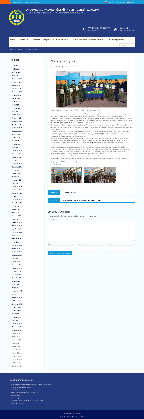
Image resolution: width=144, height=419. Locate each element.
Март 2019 (15, 288)
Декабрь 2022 (17, 193)
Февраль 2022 (17, 222)
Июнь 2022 (16, 209)
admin (66, 67)
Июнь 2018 (16, 310)
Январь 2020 (16, 265)
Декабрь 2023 (17, 157)
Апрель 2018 (16, 317)
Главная (13, 40)
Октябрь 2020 (17, 252)
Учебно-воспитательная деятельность (87, 40)
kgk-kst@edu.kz (93, 30)
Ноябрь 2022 (16, 196)
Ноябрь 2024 (16, 124)
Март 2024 (15, 147)
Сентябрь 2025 (17, 95)
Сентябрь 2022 (17, 203)
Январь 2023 (16, 190)
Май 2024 (15, 141)
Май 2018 (15, 314)
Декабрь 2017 (17, 327)
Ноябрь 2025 (16, 88)
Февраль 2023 (17, 186)
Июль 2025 (16, 98)
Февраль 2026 (17, 79)
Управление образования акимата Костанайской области (31, 384)
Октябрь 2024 (17, 128)
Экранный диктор (17, 403)
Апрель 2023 (16, 180)
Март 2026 (15, 75)
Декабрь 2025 (17, 85)
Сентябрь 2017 (17, 330)
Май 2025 (15, 105)
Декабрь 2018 (17, 297)
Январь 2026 (16, 82)
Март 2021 (15, 242)
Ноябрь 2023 (16, 160)
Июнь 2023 (16, 173)
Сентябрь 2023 (17, 167)
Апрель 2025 (16, 108)
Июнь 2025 (16, 102)
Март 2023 (15, 183)
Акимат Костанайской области (22, 387)
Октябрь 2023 (17, 164)
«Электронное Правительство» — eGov (24, 392)
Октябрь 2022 (17, 199)
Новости (36, 40)
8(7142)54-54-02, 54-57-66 (99, 28)
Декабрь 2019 (17, 268)
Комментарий (53, 220)
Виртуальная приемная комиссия (55, 40)
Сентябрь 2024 (17, 131)
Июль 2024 (16, 134)
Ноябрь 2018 (16, 301)
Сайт (110, 244)
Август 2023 (16, 170)
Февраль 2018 (17, 323)
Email (80, 244)
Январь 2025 (16, 118)
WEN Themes (79, 416)
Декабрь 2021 (17, 226)
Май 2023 (15, 177)
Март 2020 (15, 258)
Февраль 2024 (17, 150)
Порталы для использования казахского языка (27, 400)
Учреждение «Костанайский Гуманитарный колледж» (63, 9)
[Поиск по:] (127, 45)
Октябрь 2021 (17, 232)
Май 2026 (15, 69)
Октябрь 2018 (17, 304)
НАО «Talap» (15, 390)
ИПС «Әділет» (15, 395)
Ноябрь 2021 (16, 229)
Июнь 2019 (16, 281)
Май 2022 (15, 213)
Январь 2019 (16, 294)
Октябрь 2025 (17, 92)
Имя (50, 244)
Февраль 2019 (17, 291)
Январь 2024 (16, 154)
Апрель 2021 (16, 239)
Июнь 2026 (16, 66)
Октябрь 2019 (17, 275)
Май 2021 (15, 235)
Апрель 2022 (16, 216)
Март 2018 (15, 320)
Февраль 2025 (17, 115)
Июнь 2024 (16, 137)
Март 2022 (15, 219)
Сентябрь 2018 (17, 307)
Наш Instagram (16, 398)
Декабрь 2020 (17, 248)
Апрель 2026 (16, 72)
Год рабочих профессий (115, 40)
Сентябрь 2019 (17, 278)
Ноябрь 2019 (16, 271)
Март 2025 (15, 111)
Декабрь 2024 (17, 121)
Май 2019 (15, 284)
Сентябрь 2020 (17, 255)
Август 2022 (16, 206)
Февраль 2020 (17, 261)
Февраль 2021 (17, 245)
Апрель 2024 (16, 144)
